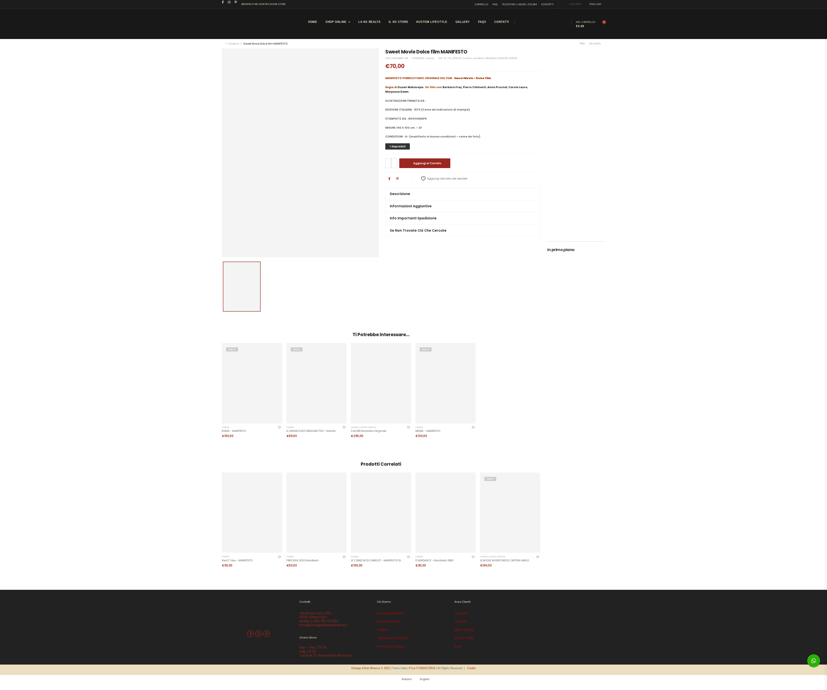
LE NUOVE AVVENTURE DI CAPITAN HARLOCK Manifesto (513, 560)
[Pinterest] (397, 178)
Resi (457, 646)
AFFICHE (457, 58)
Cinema (233, 43)
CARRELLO (481, 4)
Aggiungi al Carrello (427, 163)
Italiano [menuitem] (575, 4)
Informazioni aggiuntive (411, 206)
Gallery (462, 21)
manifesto (478, 58)
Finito (232, 349)
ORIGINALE (491, 58)
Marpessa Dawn (397, 92)
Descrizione (400, 194)
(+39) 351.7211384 (325, 621)
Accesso (461, 613)
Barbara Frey (452, 87)
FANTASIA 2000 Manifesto (302, 560)
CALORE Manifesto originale (368, 431)
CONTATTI (547, 4)
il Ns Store (398, 21)
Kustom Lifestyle (367, 427)
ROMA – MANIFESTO (234, 431)
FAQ (495, 4)
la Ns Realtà (369, 21)
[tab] (463, 194)
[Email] (406, 178)
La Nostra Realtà (390, 613)
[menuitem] (573, 4)
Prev (582, 43)
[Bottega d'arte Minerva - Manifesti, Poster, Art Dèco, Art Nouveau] (238, 24)
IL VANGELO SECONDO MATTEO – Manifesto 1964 (316, 431)
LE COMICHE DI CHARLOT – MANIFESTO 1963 (377, 560)
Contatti (501, 21)
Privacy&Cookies (390, 646)
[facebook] (223, 2)
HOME (312, 21)
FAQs (482, 21)
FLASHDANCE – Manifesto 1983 (434, 560)
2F (445, 58)
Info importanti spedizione (413, 218)
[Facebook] (389, 178)
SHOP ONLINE (336, 21)
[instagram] (229, 2)
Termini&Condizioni (392, 638)
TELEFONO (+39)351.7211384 (519, 4)
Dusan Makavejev (411, 87)
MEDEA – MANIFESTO (427, 431)
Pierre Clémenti (474, 87)
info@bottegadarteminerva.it (323, 625)
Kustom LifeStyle (431, 21)
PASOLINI (503, 58)
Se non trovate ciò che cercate (418, 230)
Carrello (460, 621)
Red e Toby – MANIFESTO (237, 560)
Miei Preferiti (464, 630)
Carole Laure (517, 87)
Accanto (595, 43)
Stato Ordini (464, 638)
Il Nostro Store (388, 621)
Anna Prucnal (497, 87)
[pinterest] (236, 2)
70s (449, 58)
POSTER (513, 58)
